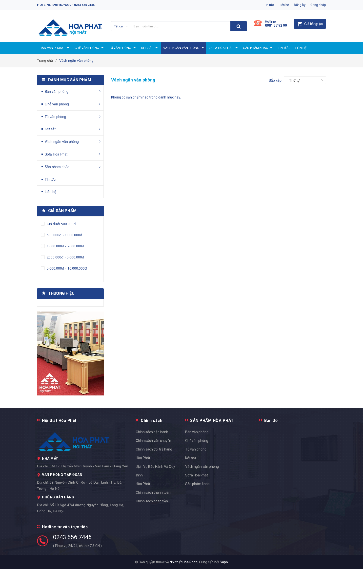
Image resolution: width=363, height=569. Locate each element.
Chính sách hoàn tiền (152, 501)
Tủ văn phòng (55, 116)
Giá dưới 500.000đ (61, 223)
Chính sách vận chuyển (153, 441)
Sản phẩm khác (57, 166)
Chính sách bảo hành (152, 432)
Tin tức (269, 5)
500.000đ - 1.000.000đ (64, 235)
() (313, 23)
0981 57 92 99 (276, 25)
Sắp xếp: (275, 80)
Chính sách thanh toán (153, 492)
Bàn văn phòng (56, 91)
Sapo (224, 562)
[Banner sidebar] (70, 353)
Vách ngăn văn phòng (62, 141)
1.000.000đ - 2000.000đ (65, 246)
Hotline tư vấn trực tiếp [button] (65, 527)
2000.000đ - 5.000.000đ (65, 257)
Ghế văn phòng (57, 103)
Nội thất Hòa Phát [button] (59, 420)
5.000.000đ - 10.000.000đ (66, 268)
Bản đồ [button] (271, 420)
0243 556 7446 (72, 537)
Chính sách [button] (151, 420)
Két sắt (50, 128)
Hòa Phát (143, 484)
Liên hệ (284, 5)
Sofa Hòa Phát (56, 154)
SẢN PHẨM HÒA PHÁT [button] (212, 420)
